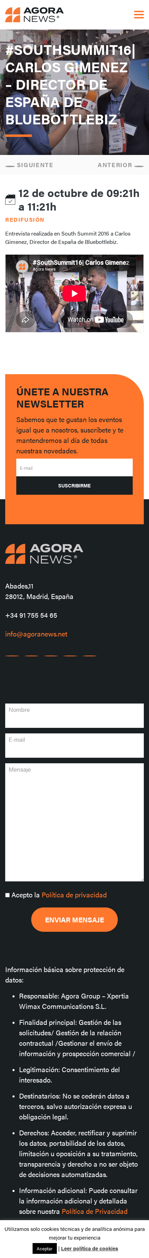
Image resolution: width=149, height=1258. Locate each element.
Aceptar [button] (45, 1248)
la (59, 894)
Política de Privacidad (95, 1211)
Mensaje (20, 769)
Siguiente (34, 165)
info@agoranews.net (36, 633)
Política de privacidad (74, 894)
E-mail (26, 467)
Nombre (19, 709)
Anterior (116, 165)
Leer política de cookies (89, 1248)
